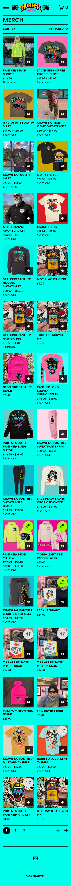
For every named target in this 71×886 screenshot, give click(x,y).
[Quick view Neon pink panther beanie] (29, 379)
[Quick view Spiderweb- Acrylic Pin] (63, 802)
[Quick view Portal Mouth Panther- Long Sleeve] (29, 434)
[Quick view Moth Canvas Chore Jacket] (29, 218)
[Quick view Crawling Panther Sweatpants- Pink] (63, 434)
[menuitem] (35, 29)
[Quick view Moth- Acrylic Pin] (63, 271)
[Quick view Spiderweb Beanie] (63, 702)
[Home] (30, 7)
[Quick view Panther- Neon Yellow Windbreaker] (29, 546)
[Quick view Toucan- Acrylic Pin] (63, 326)
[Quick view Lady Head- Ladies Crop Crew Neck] (63, 490)
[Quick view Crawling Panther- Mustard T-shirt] (29, 750)
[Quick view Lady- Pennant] (63, 602)
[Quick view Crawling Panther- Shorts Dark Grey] (29, 602)
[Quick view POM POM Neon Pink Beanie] (29, 702)
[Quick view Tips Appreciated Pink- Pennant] (63, 654)
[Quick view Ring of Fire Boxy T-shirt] (29, 114)
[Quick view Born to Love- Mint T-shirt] (63, 750)
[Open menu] (6, 7)
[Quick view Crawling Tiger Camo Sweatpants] (63, 114)
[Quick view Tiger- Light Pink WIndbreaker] (63, 546)
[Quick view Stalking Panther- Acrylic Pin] (29, 326)
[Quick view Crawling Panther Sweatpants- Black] (29, 490)
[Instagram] (35, 858)
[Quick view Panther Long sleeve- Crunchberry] (63, 379)
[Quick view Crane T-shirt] (63, 218)
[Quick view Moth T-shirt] (63, 166)
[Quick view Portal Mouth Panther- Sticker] (29, 802)
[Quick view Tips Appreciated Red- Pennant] (29, 654)
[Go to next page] (66, 830)
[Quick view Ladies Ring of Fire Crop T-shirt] (63, 62)
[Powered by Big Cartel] (35, 876)
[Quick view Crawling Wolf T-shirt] (29, 166)
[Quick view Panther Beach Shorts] (29, 62)
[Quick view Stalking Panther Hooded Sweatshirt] (29, 271)
